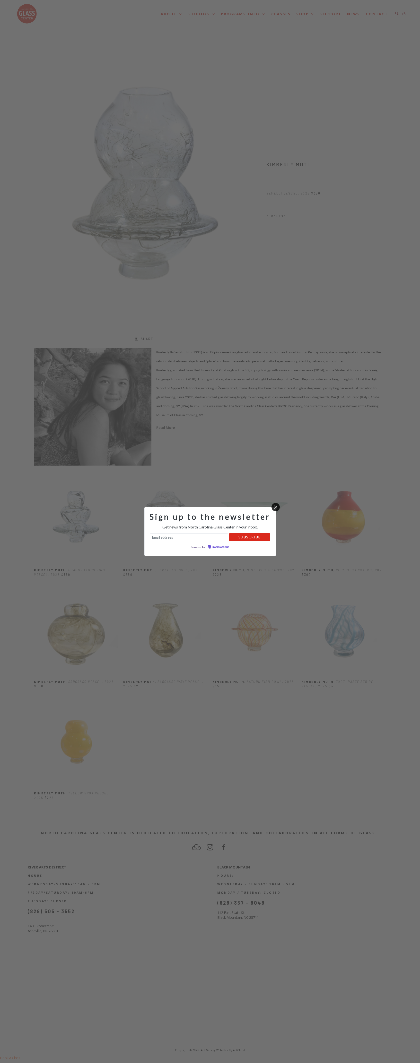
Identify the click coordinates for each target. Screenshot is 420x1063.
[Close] (275, 507)
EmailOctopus (220, 547)
